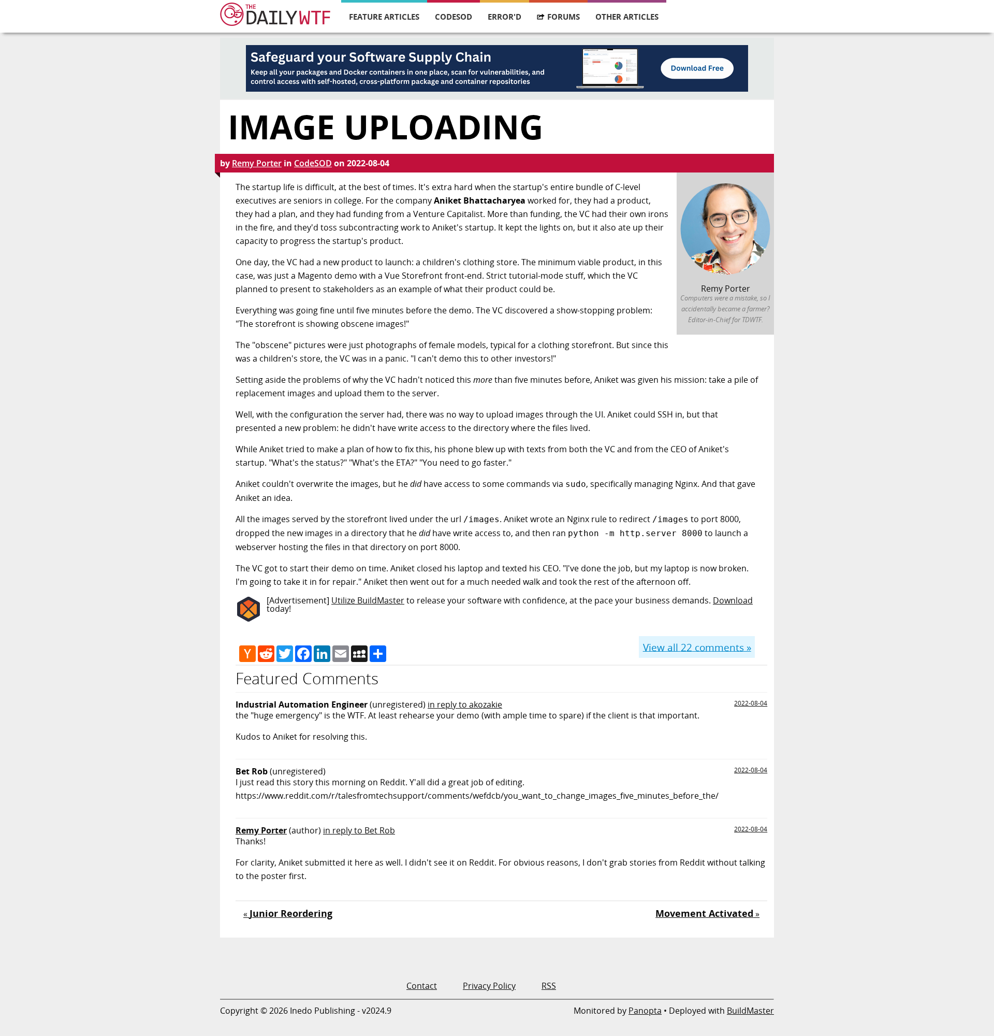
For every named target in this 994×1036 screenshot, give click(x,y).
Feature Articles (384, 16)
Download (733, 600)
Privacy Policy (489, 986)
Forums (563, 16)
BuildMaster (750, 1010)
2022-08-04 (750, 703)
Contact (421, 986)
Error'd (504, 16)
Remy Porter (257, 163)
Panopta (645, 1010)
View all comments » (697, 647)
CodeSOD (453, 16)
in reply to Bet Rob (359, 830)
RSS (549, 986)
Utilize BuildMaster (367, 600)
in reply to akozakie (465, 704)
